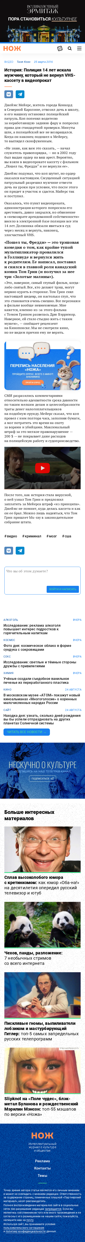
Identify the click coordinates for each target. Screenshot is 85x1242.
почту (30, 1220)
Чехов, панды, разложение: (33, 958)
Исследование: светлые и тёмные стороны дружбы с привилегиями (39, 664)
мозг (53, 536)
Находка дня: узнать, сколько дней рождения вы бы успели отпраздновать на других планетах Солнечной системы (42, 719)
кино (7, 689)
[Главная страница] (12, 48)
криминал (33, 536)
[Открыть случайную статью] (60, 48)
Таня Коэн (24, 61)
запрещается (53, 1209)
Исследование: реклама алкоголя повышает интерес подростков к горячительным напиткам (32, 629)
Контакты (42, 1168)
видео (8, 61)
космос (9, 640)
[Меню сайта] (79, 48)
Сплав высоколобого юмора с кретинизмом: (41, 885)
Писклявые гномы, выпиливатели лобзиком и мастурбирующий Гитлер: (41, 1031)
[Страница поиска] (70, 48)
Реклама (42, 1161)
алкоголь (10, 619)
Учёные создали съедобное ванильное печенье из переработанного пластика (36, 680)
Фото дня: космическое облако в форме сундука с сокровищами (37, 647)
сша (68, 536)
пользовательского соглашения (23, 1227)
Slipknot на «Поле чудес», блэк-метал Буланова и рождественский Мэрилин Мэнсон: (41, 1106)
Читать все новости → (26, 732)
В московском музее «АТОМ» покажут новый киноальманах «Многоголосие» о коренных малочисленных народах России (41, 699)
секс (7, 656)
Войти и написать (62, 589)
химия (8, 673)
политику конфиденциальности (26, 1231)
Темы (42, 1176)
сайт (7, 710)
